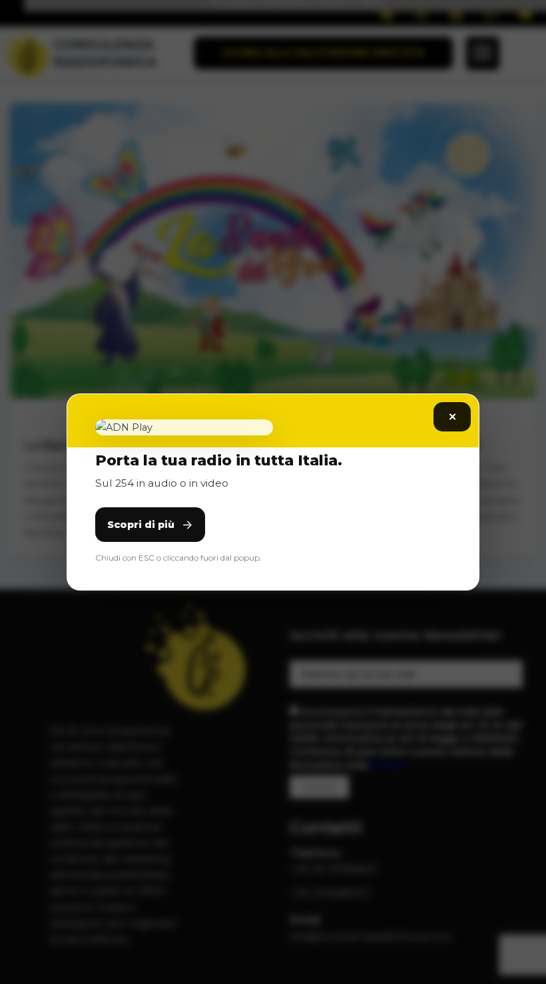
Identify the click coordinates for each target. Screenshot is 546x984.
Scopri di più (140, 525)
